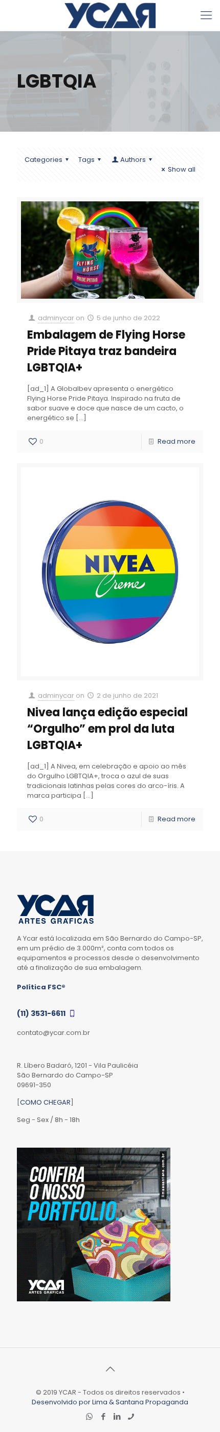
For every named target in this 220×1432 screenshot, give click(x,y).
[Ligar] (130, 1416)
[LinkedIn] (117, 1416)
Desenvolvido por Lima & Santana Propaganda (110, 1402)
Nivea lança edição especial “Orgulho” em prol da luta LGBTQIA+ (107, 728)
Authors (133, 159)
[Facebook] (103, 1416)
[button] (198, 1410)
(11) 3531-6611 (42, 1013)
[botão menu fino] (206, 15)
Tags (86, 159)
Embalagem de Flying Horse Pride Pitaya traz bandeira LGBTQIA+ (106, 351)
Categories (43, 159)
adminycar (56, 318)
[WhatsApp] (89, 1416)
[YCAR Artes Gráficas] (110, 15)
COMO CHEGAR (45, 1102)
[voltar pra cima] (110, 1369)
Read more (176, 441)
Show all (181, 169)
